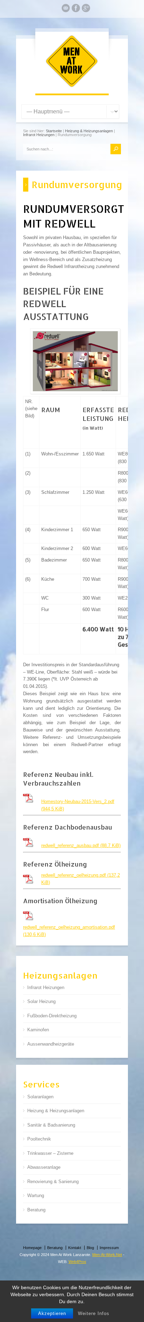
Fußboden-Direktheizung (52, 1015)
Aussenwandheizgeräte (50, 1044)
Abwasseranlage (43, 1167)
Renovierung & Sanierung (53, 1181)
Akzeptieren (52, 1313)
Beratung (36, 1209)
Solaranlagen (40, 1096)
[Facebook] (76, 9)
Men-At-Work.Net (107, 1255)
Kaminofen (38, 1029)
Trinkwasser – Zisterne (50, 1153)
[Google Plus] (86, 9)
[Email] (66, 9)
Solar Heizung (41, 1001)
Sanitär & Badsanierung (51, 1125)
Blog (90, 1248)
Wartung (35, 1195)
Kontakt (74, 1248)
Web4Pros (77, 1262)
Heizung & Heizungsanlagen (89, 131)
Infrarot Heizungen (39, 135)
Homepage (32, 1248)
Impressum (109, 1248)
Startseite (54, 131)
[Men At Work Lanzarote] (72, 86)
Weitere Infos (93, 1313)
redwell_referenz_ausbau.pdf (81, 845)
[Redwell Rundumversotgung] (75, 361)
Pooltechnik (39, 1139)
